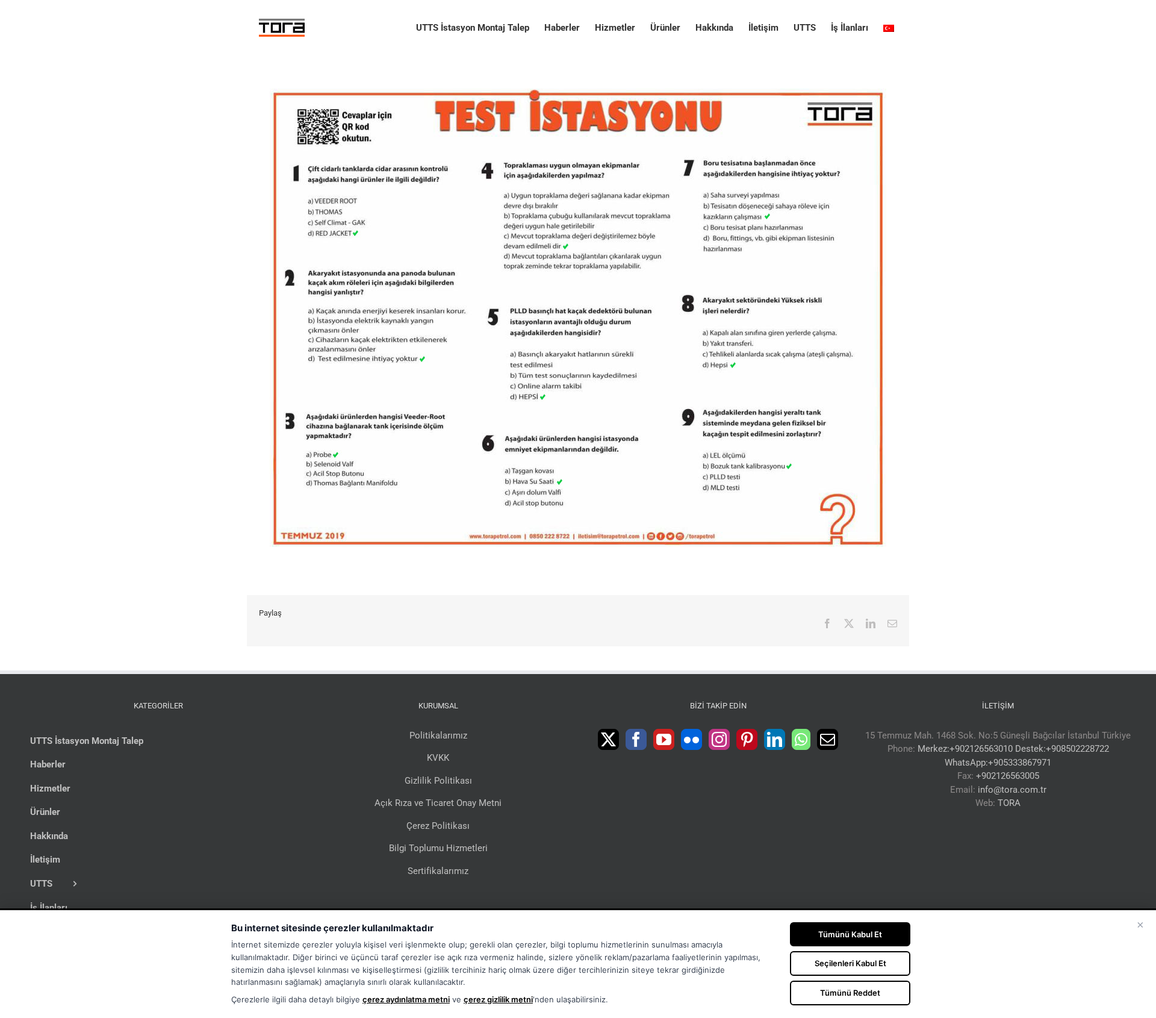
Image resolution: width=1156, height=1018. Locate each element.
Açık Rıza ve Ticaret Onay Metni (438, 803)
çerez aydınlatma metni (406, 999)
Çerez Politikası (438, 825)
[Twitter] (608, 739)
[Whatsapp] (801, 739)
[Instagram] (719, 739)
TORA (1009, 803)
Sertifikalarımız (438, 871)
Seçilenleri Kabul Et (850, 963)
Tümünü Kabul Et (850, 934)
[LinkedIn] (774, 739)
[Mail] (827, 739)
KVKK (438, 757)
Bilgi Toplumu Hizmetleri (438, 848)
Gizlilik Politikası (438, 780)
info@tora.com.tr (1012, 789)
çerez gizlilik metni (498, 999)
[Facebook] (636, 739)
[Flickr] (691, 739)
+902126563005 (1007, 775)
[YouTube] (663, 739)
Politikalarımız (438, 735)
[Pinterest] (746, 739)
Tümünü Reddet (850, 993)
